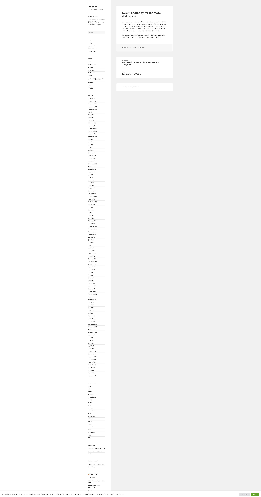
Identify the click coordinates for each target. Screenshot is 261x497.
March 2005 (91, 250)
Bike (89, 389)
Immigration (91, 410)
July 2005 (90, 240)
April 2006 (91, 215)
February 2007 (92, 188)
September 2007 (92, 169)
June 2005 (91, 242)
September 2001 (92, 365)
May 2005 (90, 245)
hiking (90, 405)
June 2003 (91, 308)
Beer (89, 386)
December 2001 (92, 356)
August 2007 (91, 172)
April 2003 (91, 313)
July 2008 (90, 142)
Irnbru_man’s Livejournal (95, 451)
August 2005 (91, 237)
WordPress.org (92, 51)
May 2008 (90, 147)
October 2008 (91, 134)
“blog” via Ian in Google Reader (96, 464)
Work (89, 438)
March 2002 (91, 348)
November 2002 (92, 327)
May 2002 (90, 343)
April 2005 (91, 248)
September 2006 (92, 202)
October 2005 (91, 231)
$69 (138, 37)
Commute (90, 394)
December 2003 (92, 291)
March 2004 (91, 283)
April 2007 (91, 183)
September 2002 (92, 332)
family (90, 400)
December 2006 (92, 193)
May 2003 (90, 310)
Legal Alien (91, 70)
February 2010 (92, 101)
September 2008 (92, 136)
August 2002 (91, 335)
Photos (90, 75)
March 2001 (91, 373)
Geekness (90, 67)
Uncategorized (92, 432)
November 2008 (92, 131)
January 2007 (91, 191)
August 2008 (91, 139)
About (90, 62)
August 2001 (91, 367)
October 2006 (91, 199)
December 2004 (92, 259)
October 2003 (91, 297)
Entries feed (91, 46)
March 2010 (91, 98)
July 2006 (90, 207)
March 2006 (91, 218)
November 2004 (92, 261)
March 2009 (91, 120)
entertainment (92, 397)
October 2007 (91, 166)
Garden (90, 402)
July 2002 (90, 337)
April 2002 (91, 346)
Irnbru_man (94, 474)
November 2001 (92, 359)
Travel (90, 429)
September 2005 (92, 234)
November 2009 (92, 106)
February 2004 (92, 286)
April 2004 (91, 280)
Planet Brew (91, 467)
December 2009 (92, 104)
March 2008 (91, 153)
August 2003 (91, 302)
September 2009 (92, 109)
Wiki (89, 85)
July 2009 (90, 112)
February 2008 (92, 155)
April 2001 (91, 370)
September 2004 (92, 267)
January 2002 (91, 354)
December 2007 (92, 161)
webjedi (90, 454)
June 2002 (91, 340)
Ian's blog (92, 6)
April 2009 (91, 117)
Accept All (255, 494)
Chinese (90, 391)
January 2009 (91, 125)
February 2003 (92, 318)
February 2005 (92, 253)
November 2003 (92, 294)
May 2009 (90, 115)
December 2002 (92, 324)
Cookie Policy (91, 64)
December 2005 (92, 226)
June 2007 (91, 177)
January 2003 (91, 321)
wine (89, 435)
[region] (130, 494)
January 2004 (91, 289)
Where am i (91, 477)
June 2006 (91, 210)
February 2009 (92, 123)
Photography (91, 416)
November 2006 (92, 196)
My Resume (91, 73)
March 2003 (91, 316)
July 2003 (90, 305)
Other (89, 413)
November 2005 (92, 229)
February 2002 (92, 351)
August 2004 (91, 270)
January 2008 (91, 158)
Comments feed (92, 49)
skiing (89, 424)
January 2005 (91, 256)
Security (90, 421)
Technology (91, 427)
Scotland (90, 419)
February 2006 (92, 221)
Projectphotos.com (93, 23)
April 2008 (91, 150)
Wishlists (90, 88)
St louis (90, 490)
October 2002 (91, 329)
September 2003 (92, 299)
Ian (135, 47)
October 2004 (91, 264)
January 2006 (91, 223)
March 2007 (91, 185)
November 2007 (92, 164)
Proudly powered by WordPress (130, 87)
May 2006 (90, 212)
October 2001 (91, 362)
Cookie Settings (244, 494)
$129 (159, 37)
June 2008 (91, 145)
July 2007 (90, 174)
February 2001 (92, 375)
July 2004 (90, 272)
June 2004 (91, 275)
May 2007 (90, 180)
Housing (90, 408)
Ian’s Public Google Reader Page (96, 448)
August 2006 (91, 204)
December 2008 (92, 128)
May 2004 (90, 278)
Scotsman (90, 82)
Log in (90, 43)
